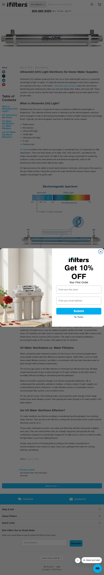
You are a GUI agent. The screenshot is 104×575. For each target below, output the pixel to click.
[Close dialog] (100, 251)
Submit (79, 311)
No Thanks (78, 316)
